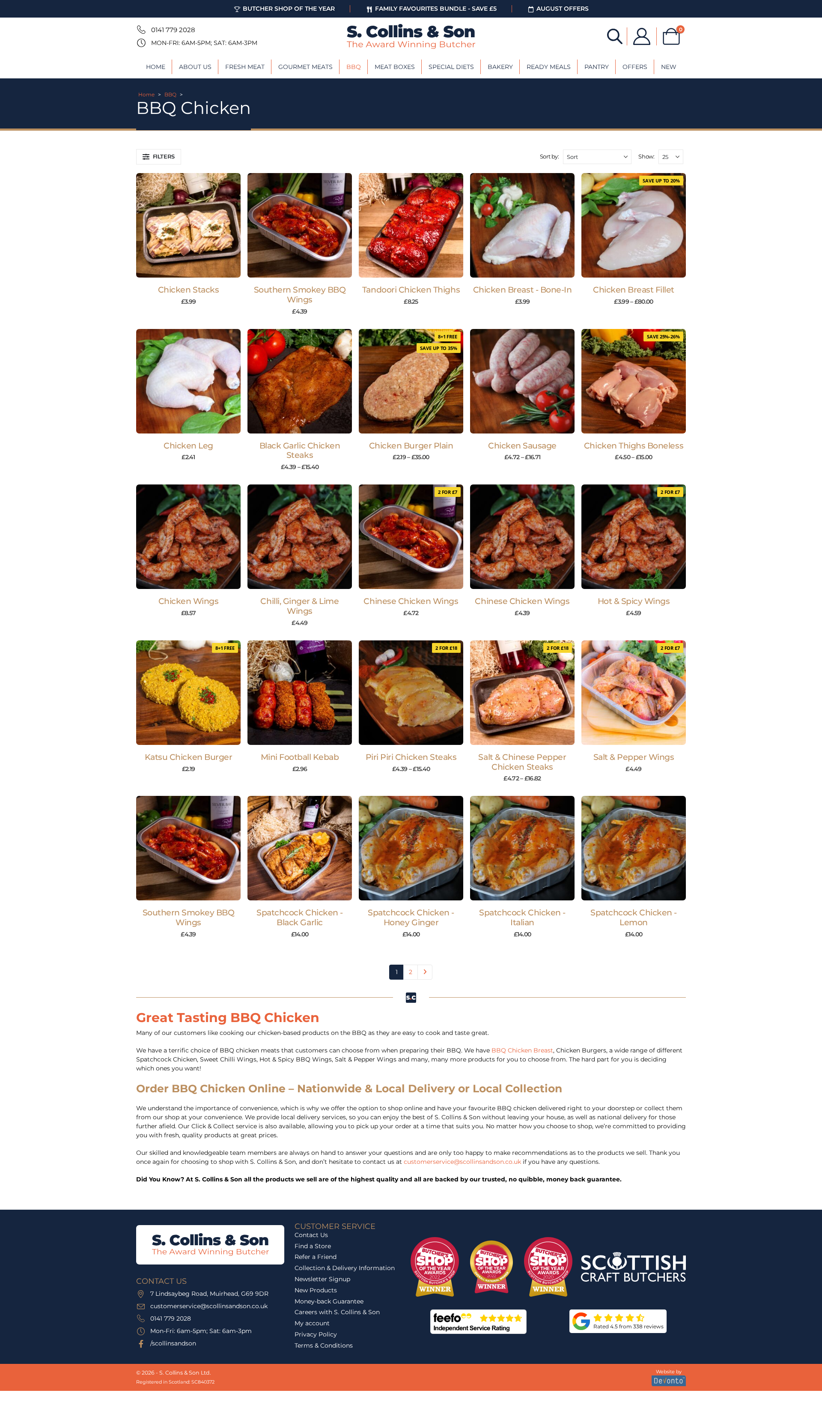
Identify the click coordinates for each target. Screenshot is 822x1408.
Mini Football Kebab (300, 757)
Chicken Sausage (522, 446)
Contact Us (311, 1235)
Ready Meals (549, 67)
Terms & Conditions (324, 1345)
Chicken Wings (188, 601)
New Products (316, 1290)
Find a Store (313, 1246)
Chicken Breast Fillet (633, 290)
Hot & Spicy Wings (634, 601)
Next (424, 972)
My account (312, 1323)
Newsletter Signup (322, 1279)
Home (155, 67)
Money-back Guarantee (329, 1301)
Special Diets (451, 67)
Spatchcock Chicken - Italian (522, 917)
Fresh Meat (245, 67)
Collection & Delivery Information (345, 1268)
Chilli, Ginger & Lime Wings (299, 606)
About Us (195, 67)
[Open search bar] (614, 36)
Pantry (596, 67)
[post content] (188, 225)
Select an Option (637, 269)
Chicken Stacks (188, 290)
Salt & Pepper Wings (633, 757)
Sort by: (549, 156)
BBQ (353, 67)
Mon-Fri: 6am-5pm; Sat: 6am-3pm (204, 43)
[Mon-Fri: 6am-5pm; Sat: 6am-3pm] (140, 43)
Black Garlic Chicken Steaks (299, 450)
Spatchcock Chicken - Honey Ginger (411, 917)
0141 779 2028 (173, 30)
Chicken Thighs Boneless (633, 446)
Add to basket (192, 269)
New (668, 67)
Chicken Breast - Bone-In (522, 290)
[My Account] (641, 36)
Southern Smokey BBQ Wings (300, 295)
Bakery (500, 67)
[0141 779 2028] (140, 29)
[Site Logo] (411, 36)
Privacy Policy (316, 1334)
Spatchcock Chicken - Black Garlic (299, 917)
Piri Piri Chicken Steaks (411, 757)
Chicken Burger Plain (411, 446)
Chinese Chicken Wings (410, 601)
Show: (646, 156)
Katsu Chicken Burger (188, 757)
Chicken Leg (188, 446)
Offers (634, 67)
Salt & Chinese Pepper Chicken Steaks (522, 762)
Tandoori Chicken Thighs (411, 290)
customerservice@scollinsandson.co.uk (462, 1162)
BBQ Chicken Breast (522, 1050)
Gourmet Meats (305, 67)
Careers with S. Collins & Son (337, 1312)
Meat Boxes (395, 67)
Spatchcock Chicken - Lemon (633, 917)
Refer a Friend (316, 1257)
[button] (158, 156)
